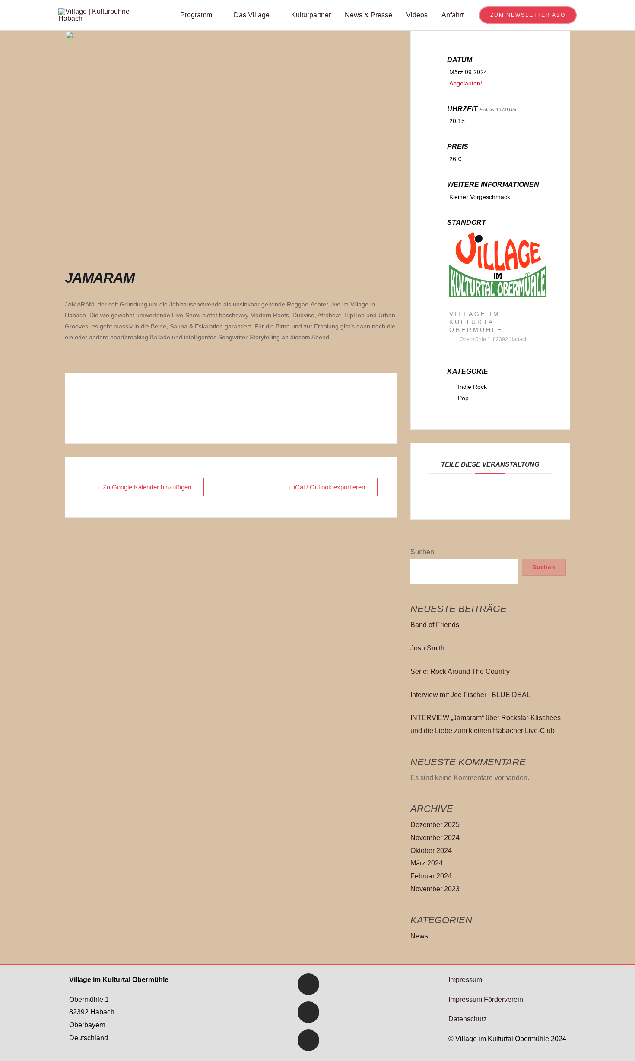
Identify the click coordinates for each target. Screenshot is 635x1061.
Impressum (465, 979)
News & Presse (368, 15)
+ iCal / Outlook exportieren (326, 487)
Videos (417, 15)
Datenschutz (467, 1019)
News (419, 936)
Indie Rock (472, 386)
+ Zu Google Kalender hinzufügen (144, 487)
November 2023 (435, 889)
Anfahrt (452, 15)
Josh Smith (427, 648)
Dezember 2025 (435, 824)
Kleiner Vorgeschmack (479, 196)
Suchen (422, 552)
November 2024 (435, 837)
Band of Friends (434, 624)
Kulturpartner (311, 15)
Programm (196, 15)
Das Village (252, 15)
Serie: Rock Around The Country (460, 671)
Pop (463, 398)
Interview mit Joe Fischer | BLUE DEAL (470, 694)
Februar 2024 (431, 876)
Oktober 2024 (431, 850)
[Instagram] (308, 1040)
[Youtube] (308, 1012)
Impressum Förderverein (485, 999)
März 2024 (426, 863)
